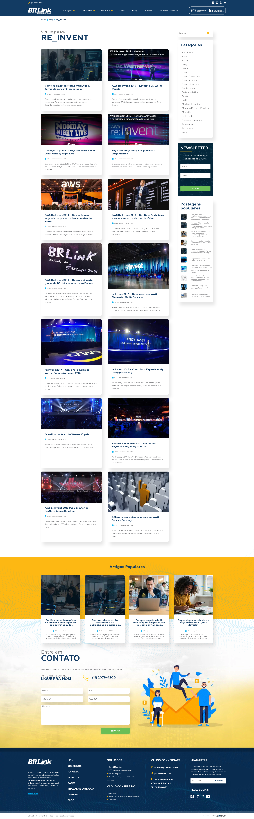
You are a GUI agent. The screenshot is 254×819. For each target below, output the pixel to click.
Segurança (187, 124)
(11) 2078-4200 (37, 3)
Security (112, 800)
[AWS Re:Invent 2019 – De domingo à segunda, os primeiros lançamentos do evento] (71, 194)
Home (43, 20)
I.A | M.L (186, 100)
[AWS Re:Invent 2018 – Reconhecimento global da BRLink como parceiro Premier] (71, 259)
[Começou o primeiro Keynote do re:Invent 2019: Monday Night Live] (71, 130)
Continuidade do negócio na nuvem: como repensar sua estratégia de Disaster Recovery (60, 622)
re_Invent (61, 20)
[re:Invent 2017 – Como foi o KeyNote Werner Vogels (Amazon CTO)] (71, 342)
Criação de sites (209, 816)
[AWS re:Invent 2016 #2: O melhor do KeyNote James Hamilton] (71, 487)
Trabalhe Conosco (168, 11)
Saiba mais (33, 794)
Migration (187, 112)
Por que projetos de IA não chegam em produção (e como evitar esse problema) (149, 622)
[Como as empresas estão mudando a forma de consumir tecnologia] (71, 65)
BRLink (186, 68)
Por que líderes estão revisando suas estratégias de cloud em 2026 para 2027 (105, 622)
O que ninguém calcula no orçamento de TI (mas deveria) (193, 622)
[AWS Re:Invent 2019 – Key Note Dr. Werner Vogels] (138, 65)
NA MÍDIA (73, 772)
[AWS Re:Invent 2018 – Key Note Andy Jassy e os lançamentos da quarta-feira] (138, 194)
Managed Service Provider (195, 108)
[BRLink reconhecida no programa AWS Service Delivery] (138, 492)
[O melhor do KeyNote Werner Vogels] (71, 414)
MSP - (120, 770)
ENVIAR (195, 188)
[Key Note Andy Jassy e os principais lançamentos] (138, 130)
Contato (148, 11)
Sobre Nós (86, 11)
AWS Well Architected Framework (123, 797)
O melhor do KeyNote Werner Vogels (67, 434)
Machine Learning (191, 104)
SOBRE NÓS (74, 766)
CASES (71, 783)
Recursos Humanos (192, 120)
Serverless (187, 128)
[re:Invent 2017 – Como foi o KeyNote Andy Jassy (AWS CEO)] (138, 342)
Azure (185, 61)
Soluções (67, 11)
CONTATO (73, 794)
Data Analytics (190, 92)
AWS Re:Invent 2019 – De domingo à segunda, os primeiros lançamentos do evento (68, 218)
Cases (122, 11)
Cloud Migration (190, 84)
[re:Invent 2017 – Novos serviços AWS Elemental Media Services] (138, 266)
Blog (134, 11)
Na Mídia (105, 11)
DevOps (186, 96)
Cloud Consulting (191, 76)
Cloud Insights (189, 80)
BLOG (70, 800)
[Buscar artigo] (208, 33)
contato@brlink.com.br (166, 768)
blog (51, 20)
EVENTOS (73, 777)
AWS (184, 57)
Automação (188, 53)
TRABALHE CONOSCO (80, 789)
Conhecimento (189, 88)
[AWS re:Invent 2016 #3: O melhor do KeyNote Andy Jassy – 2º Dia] (138, 418)
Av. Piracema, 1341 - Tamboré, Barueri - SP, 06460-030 (162, 783)
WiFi (184, 132)
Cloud (185, 72)
